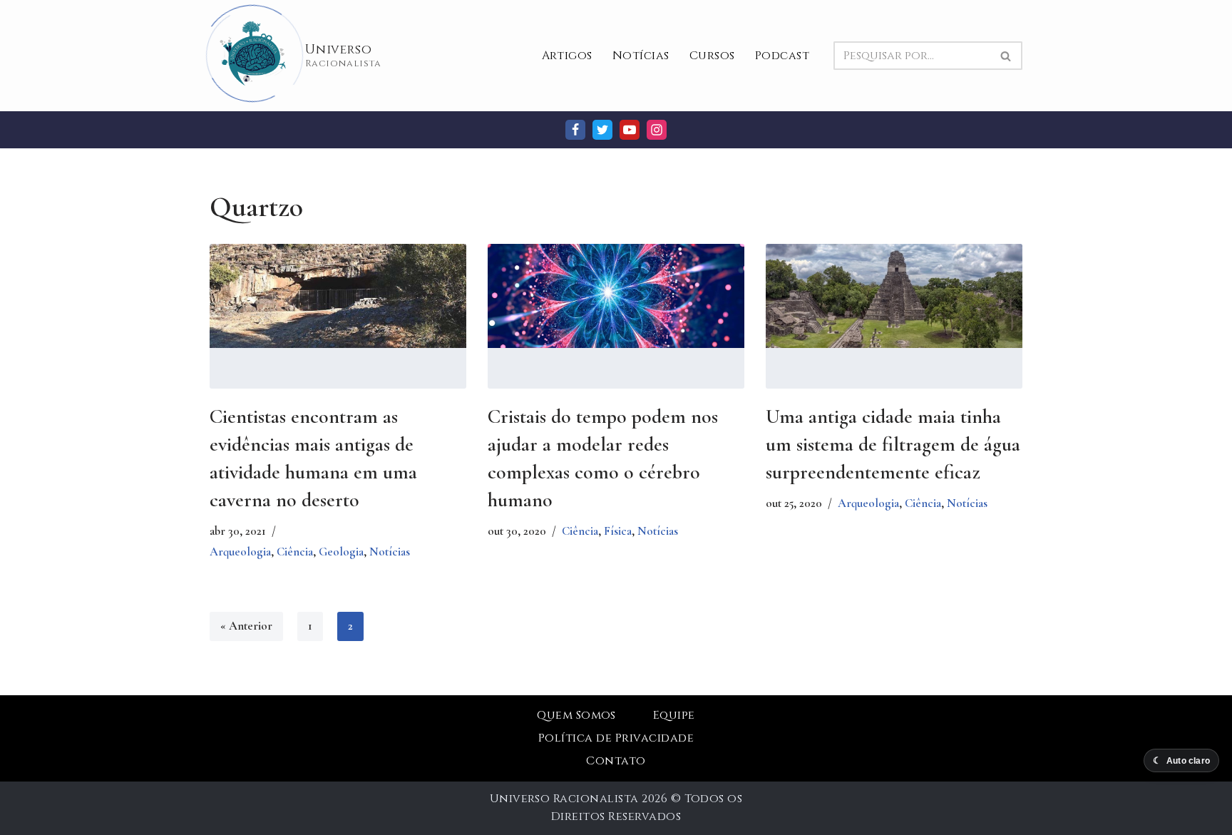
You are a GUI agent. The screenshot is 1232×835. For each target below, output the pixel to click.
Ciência (295, 551)
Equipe (674, 715)
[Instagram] (657, 130)
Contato (615, 761)
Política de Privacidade (616, 738)
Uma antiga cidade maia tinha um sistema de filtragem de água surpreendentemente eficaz (893, 444)
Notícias (640, 55)
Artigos (567, 55)
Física (618, 530)
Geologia (341, 551)
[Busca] (1006, 55)
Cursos (712, 55)
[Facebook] (575, 130)
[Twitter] (602, 130)
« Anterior (246, 625)
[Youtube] (630, 130)
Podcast (782, 55)
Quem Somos (576, 715)
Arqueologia (240, 551)
